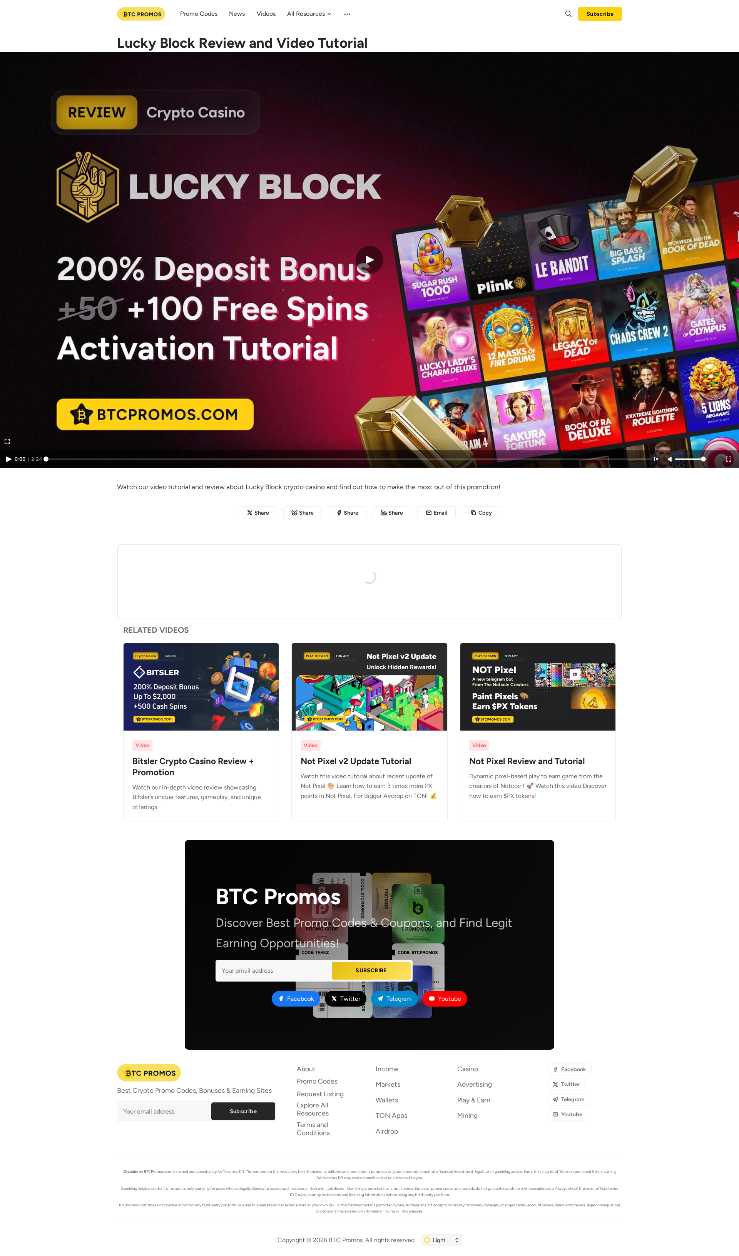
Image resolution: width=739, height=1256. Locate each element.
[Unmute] (670, 460)
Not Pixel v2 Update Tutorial (356, 761)
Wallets (387, 1100)
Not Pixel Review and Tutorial (527, 761)
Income (387, 1069)
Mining (467, 1115)
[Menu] (346, 14)
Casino (467, 1069)
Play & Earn (473, 1100)
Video (142, 745)
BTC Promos (346, 1240)
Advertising (474, 1084)
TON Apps (391, 1115)
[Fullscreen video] (728, 459)
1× (656, 459)
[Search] (568, 14)
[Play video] (369, 260)
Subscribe (600, 13)
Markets (388, 1084)
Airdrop (387, 1131)
